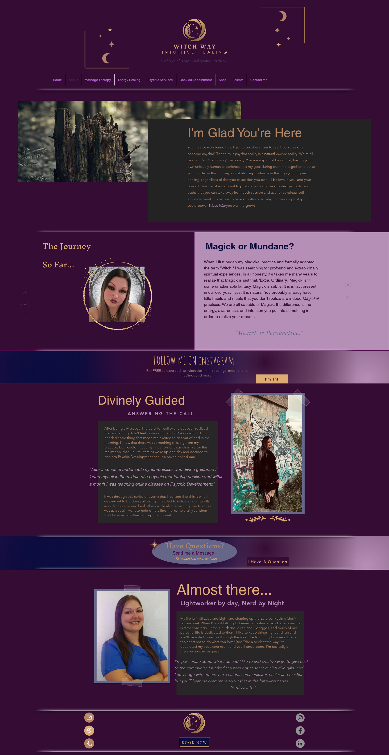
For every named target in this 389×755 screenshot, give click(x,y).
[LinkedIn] (300, 743)
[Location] (89, 731)
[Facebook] (300, 730)
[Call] (89, 743)
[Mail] (89, 717)
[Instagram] (300, 717)
